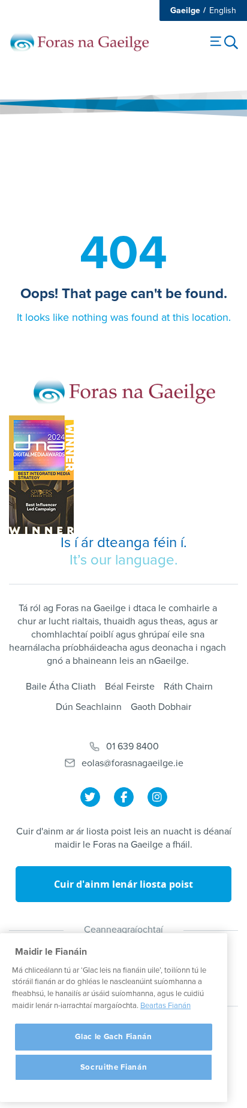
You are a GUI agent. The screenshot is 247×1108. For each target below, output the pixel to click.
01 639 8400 (132, 746)
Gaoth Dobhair (161, 707)
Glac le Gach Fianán (113, 1037)
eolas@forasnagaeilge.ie (132, 763)
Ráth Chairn (188, 687)
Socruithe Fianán (113, 1067)
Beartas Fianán (165, 1005)
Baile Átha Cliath (61, 687)
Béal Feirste (130, 687)
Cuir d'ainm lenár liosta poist (123, 884)
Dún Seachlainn (89, 707)
